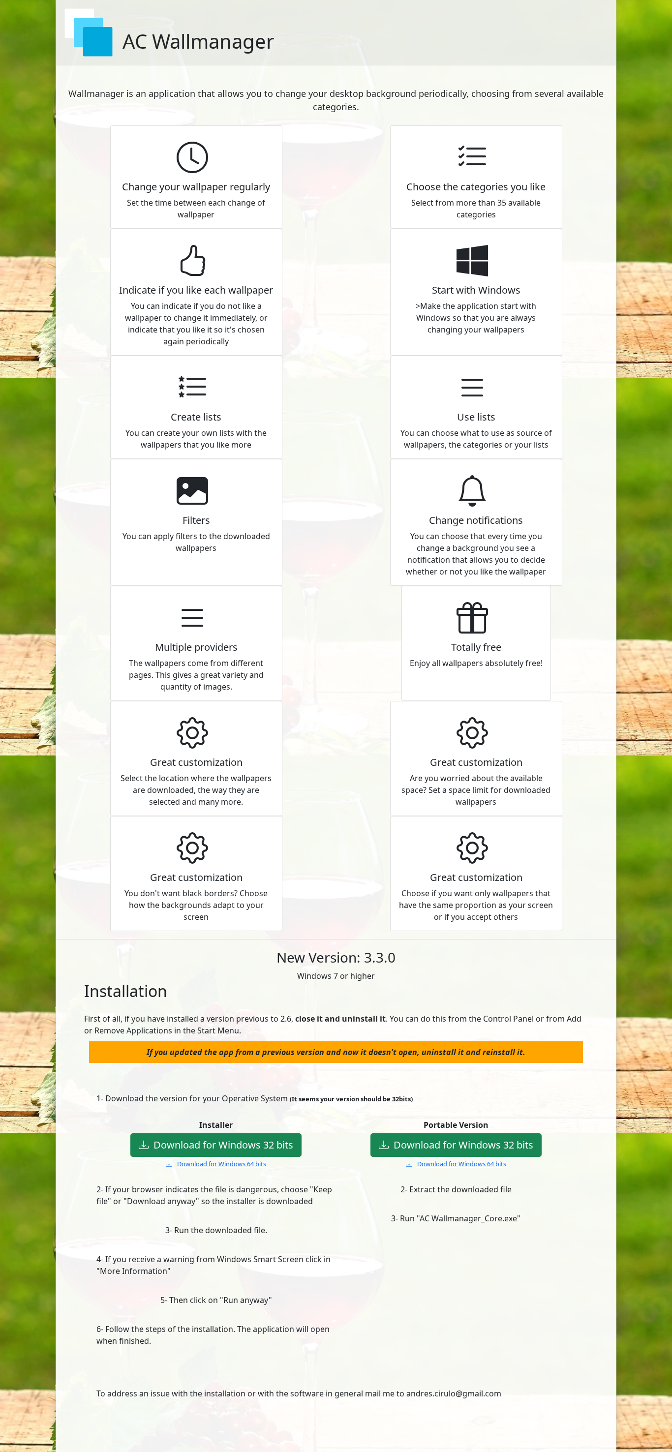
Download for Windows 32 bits (223, 1144)
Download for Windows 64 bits (221, 1163)
